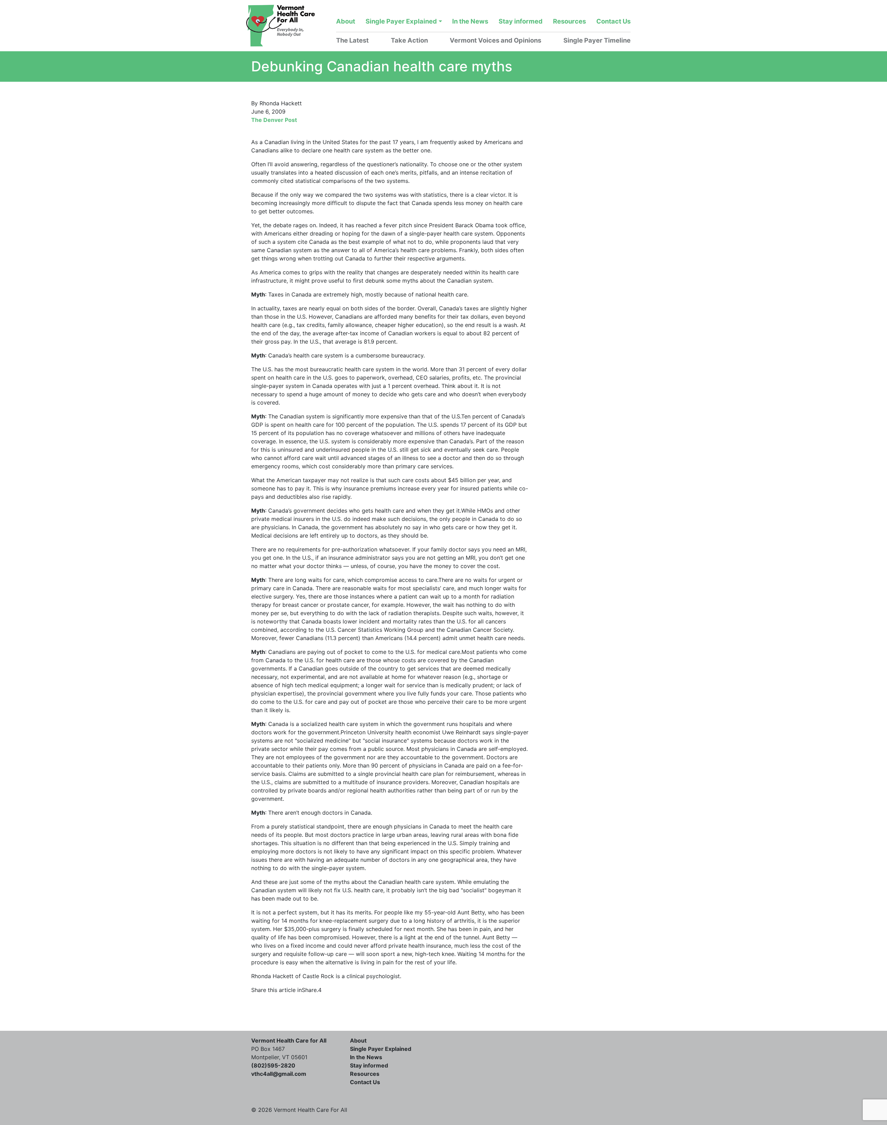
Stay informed (521, 21)
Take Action (409, 40)
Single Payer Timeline (597, 40)
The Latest (352, 40)
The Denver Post (274, 119)
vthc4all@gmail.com (278, 1073)
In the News (470, 21)
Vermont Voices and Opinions (495, 40)
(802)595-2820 (273, 1065)
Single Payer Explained (401, 21)
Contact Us (613, 21)
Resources (569, 21)
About (345, 21)
